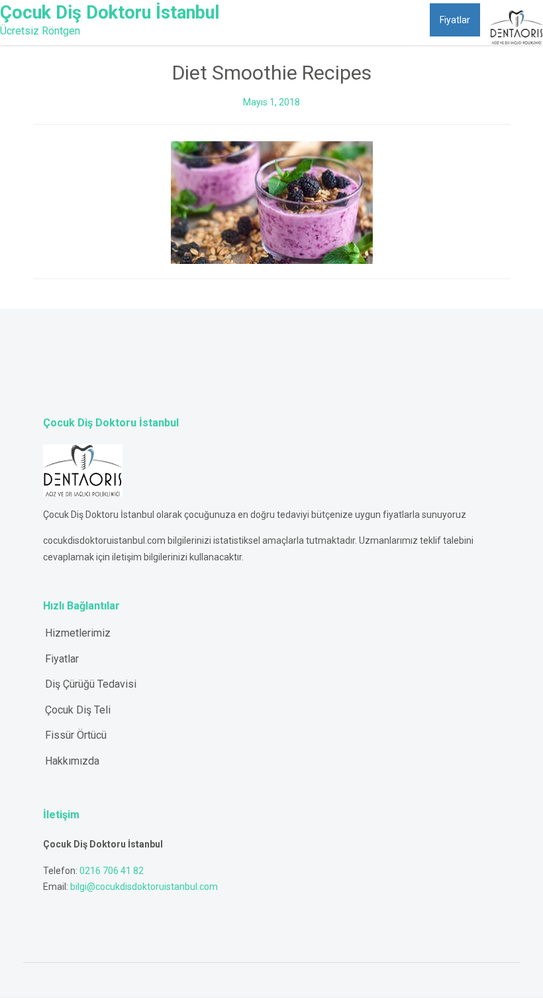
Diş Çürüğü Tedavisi (90, 684)
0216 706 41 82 (111, 870)
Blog (341, 20)
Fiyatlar (455, 20)
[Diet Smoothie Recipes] (272, 201)
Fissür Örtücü (76, 735)
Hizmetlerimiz (275, 20)
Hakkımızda (395, 20)
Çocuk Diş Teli (78, 710)
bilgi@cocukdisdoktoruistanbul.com (144, 886)
